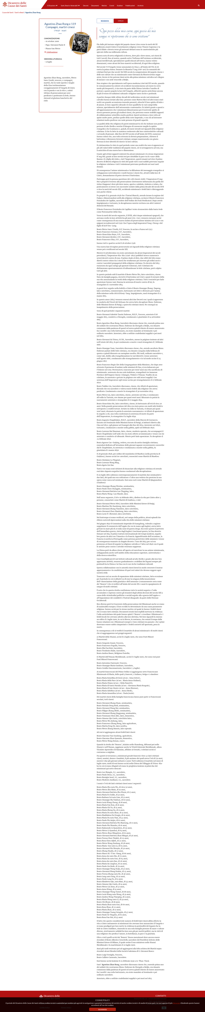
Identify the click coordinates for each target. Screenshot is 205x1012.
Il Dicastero (51, 5)
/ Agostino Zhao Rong (32, 12)
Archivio (140, 5)
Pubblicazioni (130, 5)
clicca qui (176, 1003)
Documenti (95, 5)
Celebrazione (52, 52)
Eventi (112, 5)
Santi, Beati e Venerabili (69, 5)
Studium (120, 5)
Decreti (85, 5)
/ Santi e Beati (19, 12)
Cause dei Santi (7, 12)
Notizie (104, 5)
